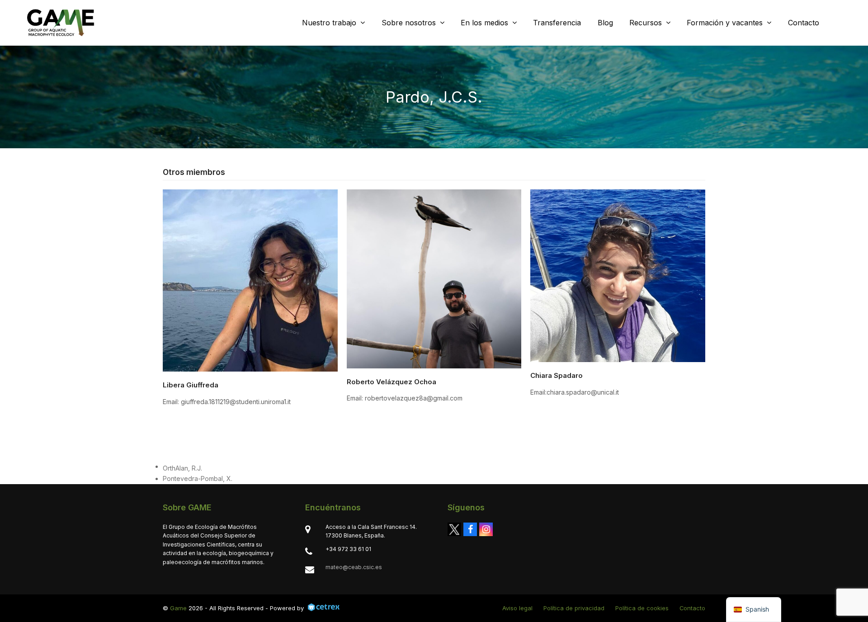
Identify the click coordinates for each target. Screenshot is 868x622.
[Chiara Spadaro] (617, 275)
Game (178, 608)
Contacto (692, 608)
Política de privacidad (573, 608)
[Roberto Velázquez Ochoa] (434, 278)
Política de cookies (642, 608)
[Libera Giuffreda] (250, 280)
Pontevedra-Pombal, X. (197, 478)
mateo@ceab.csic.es (354, 567)
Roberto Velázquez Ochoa (391, 381)
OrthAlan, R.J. (182, 468)
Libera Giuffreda (190, 385)
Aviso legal (517, 608)
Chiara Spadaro (556, 375)
